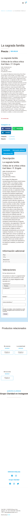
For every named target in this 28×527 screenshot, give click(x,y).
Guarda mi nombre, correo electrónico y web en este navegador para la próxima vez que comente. (14, 310)
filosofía (12, 139)
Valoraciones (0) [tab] (8, 153)
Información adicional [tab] (19, 150)
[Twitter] (18, 484)
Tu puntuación (6, 283)
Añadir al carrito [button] (7, 352)
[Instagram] (16, 476)
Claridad (9, 10)
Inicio (3, 10)
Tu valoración (6, 288)
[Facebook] (12, 476)
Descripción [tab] (6, 150)
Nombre (5, 296)
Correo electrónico (8, 302)
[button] (23, 3)
